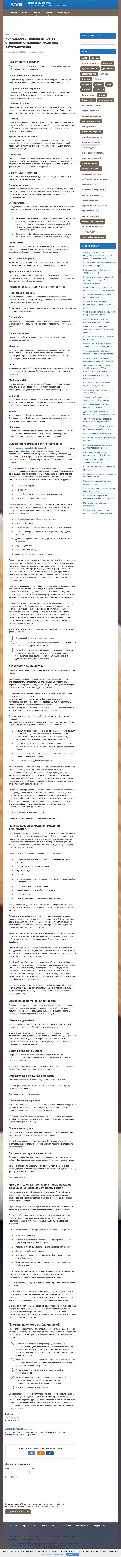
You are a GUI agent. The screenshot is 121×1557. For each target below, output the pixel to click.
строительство (89, 210)
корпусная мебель (91, 168)
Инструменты (89, 73)
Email (32, 1468)
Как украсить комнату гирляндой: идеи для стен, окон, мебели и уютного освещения (98, 280)
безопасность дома (91, 105)
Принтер (99, 89)
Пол (109, 84)
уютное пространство (93, 221)
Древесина (107, 68)
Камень (104, 73)
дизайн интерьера (91, 131)
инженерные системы (93, 153)
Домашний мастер (39, 3)
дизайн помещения (92, 137)
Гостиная (107, 63)
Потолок (86, 89)
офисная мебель (90, 200)
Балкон (95, 58)
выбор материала (91, 121)
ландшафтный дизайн (93, 174)
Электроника (105, 100)
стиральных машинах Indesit (23, 448)
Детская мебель (90, 68)
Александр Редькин (14, 1429)
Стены (102, 95)
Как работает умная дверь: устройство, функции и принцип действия (97, 305)
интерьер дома (89, 163)
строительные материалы (95, 205)
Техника (40, 52)
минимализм (89, 184)
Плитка (99, 84)
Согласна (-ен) (73, 1554)
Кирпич (86, 79)
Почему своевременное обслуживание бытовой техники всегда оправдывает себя (97, 256)
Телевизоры (88, 100)
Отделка (86, 84)
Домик (25, 13)
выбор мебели (89, 126)
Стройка (36, 13)
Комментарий (11, 1477)
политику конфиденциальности (45, 1506)
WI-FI (84, 58)
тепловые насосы (90, 216)
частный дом (89, 232)
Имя (7, 1468)
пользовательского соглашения (20, 1548)
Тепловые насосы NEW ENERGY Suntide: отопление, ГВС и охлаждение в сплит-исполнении (97, 368)
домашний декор (91, 142)
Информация (63, 13)
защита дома (89, 147)
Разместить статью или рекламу (90, 1525)
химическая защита (92, 226)
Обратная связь (29, 1525)
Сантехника (88, 95)
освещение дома (90, 195)
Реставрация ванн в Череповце (97, 433)
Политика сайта (48, 1525)
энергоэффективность (93, 237)
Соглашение (65, 1525)
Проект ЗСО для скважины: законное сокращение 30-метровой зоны (99, 329)
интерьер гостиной (92, 158)
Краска (97, 79)
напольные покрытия (93, 189)
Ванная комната (90, 63)
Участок (48, 13)
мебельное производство (95, 179)
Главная (13, 13)
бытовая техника (90, 110)
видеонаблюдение (91, 116)
